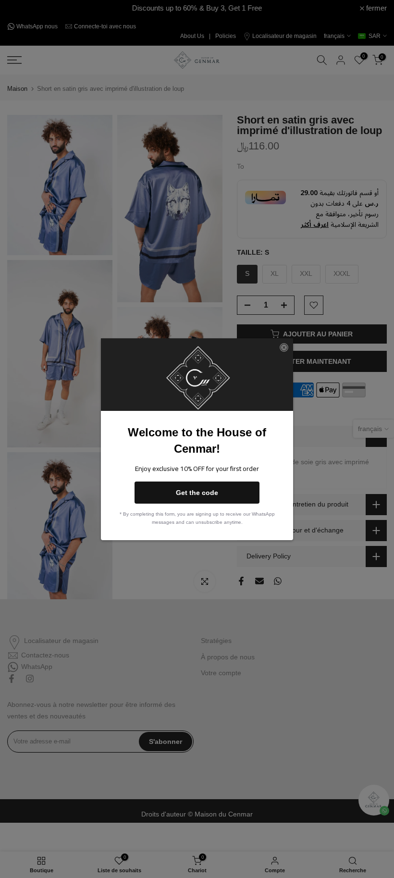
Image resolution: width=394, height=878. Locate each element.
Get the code (197, 492)
